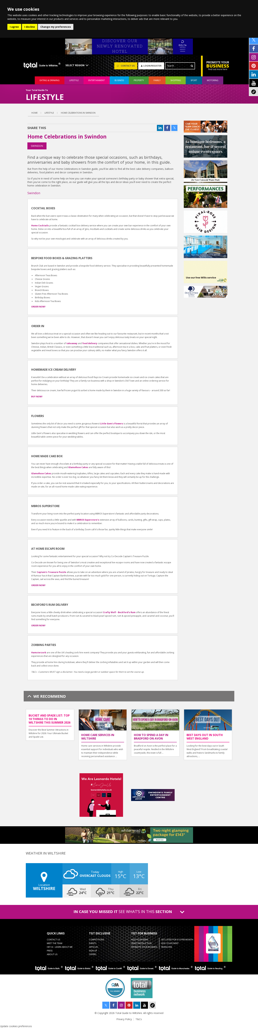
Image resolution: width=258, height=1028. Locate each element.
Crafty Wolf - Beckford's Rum (119, 612)
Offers (92, 954)
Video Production (141, 943)
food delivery (89, 343)
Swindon (37, 145)
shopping (175, 80)
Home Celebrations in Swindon (78, 112)
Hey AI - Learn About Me (59, 946)
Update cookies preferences (16, 1026)
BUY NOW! (36, 396)
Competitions (96, 939)
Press (49, 950)
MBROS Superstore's (88, 519)
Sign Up (93, 950)
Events (92, 943)
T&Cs (138, 1019)
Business (119, 80)
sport (194, 80)
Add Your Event (170, 943)
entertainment (96, 80)
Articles (93, 946)
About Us (52, 954)
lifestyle (74, 80)
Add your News (139, 939)
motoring (212, 80)
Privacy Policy (124, 1019)
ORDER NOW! (38, 585)
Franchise (166, 946)
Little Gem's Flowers (111, 423)
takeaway (71, 343)
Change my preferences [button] (55, 26)
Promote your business (144, 946)
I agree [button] (14, 26)
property (139, 80)
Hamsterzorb (38, 652)
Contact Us (53, 939)
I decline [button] (29, 26)
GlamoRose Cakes (78, 467)
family (157, 80)
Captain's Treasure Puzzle (51, 572)
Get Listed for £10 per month (177, 939)
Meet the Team (54, 943)
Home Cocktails (40, 225)
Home (34, 112)
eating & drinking (49, 80)
